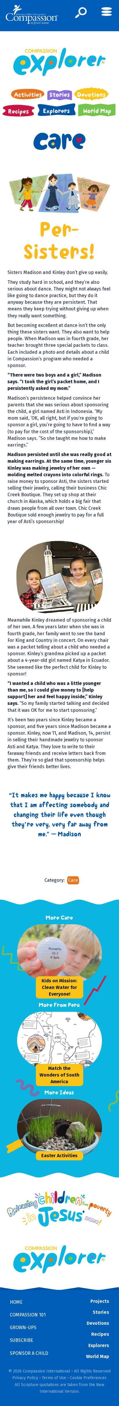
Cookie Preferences (88, 1377)
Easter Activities (59, 1155)
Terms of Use (54, 1377)
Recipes (100, 1334)
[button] (81, 13)
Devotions (98, 1323)
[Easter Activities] (60, 1128)
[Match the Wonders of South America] (60, 1041)
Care (73, 880)
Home (16, 1302)
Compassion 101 (28, 1315)
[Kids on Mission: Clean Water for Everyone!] (60, 953)
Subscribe (21, 1340)
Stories (101, 1312)
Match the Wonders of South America (59, 1075)
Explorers (98, 1345)
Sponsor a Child (29, 1353)
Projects (99, 1301)
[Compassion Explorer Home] (59, 62)
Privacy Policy (25, 1377)
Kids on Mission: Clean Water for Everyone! (59, 987)
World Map (97, 1356)
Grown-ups (23, 1327)
